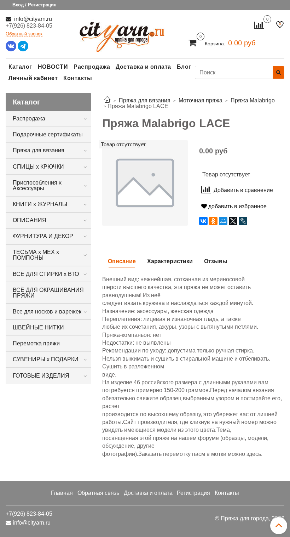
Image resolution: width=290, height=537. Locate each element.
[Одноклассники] (213, 221)
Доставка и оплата (143, 67)
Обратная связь (98, 493)
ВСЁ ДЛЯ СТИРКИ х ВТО (46, 274)
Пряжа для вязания (38, 150)
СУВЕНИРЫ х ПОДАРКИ (46, 359)
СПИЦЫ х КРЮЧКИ (38, 167)
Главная (62, 493)
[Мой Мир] (223, 221)
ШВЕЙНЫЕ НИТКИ (38, 327)
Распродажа (92, 67)
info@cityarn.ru (32, 19)
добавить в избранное (237, 206)
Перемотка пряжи (36, 343)
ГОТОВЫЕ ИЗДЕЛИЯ (41, 376)
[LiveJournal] (243, 221)
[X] (233, 221)
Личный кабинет (33, 78)
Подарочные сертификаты (48, 134)
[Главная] (107, 100)
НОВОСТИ (53, 67)
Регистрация (193, 493)
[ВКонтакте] (203, 221)
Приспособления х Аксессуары (37, 185)
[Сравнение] (259, 25)
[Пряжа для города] (122, 32)
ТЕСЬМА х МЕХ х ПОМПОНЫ (36, 255)
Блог (184, 67)
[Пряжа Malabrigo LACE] (144, 182)
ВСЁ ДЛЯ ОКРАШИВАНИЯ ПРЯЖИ (48, 293)
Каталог (20, 67)
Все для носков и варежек (47, 312)
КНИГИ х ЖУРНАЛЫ (40, 204)
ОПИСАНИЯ (29, 220)
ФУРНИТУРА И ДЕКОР (43, 236)
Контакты (77, 78)
